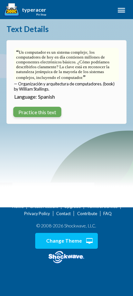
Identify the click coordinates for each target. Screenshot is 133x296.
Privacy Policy (37, 213)
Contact (63, 213)
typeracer (34, 10)
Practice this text (37, 112)
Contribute (87, 213)
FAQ (107, 213)
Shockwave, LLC (66, 257)
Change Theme (64, 241)
